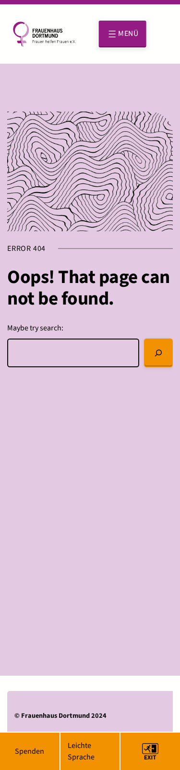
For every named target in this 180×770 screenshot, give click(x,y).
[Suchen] (158, 353)
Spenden (29, 751)
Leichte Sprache (81, 751)
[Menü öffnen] (122, 34)
